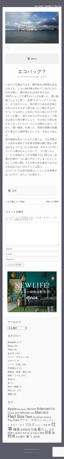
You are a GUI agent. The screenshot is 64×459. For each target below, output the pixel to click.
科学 (25, 432)
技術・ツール (14, 375)
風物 (10, 393)
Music (10, 345)
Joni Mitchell (22, 413)
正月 (51, 429)
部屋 (48, 432)
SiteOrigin (36, 452)
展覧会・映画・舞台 (17, 371)
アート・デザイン (16, 356)
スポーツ (12, 360)
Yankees (47, 417)
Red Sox (16, 416)
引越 (34, 429)
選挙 (42, 432)
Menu (34, 58)
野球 (11, 436)
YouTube (13, 420)
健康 (16, 429)
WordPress (38, 417)
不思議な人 (13, 368)
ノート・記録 (14, 364)
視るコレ (12, 390)
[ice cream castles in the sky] (32, 42)
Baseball (12, 342)
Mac (38, 412)
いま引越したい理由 (14, 201)
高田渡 (36, 436)
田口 (20, 432)
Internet (43, 408)
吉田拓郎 (25, 429)
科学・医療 (13, 386)
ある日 (44, 76)
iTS (52, 409)
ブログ (30, 424)
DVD (33, 409)
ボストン (39, 425)
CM (29, 409)
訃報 (35, 433)
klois (37, 76)
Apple (12, 408)
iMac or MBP (52, 201)
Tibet (10, 349)
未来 (10, 379)
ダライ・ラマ (17, 424)
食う (29, 436)
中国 (45, 424)
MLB (45, 413)
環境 (14, 190)
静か (22, 436)
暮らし (43, 428)
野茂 (18, 437)
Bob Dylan (21, 409)
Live (32, 412)
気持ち (11, 432)
